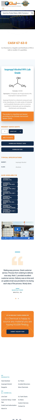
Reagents (4, 387)
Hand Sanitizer (5, 381)
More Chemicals (23, 387)
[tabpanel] (17, 272)
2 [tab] (19, 298)
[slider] (15, 238)
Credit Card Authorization (8, 405)
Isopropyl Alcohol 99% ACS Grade (9, 184)
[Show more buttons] (32, 238)
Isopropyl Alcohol (6, 384)
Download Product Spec (17, 143)
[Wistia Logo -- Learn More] (28, 238)
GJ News (21, 400)
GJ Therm (21, 381)
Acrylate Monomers (24, 384)
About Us (4, 408)
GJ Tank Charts (22, 396)
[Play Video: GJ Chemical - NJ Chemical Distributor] (17, 229)
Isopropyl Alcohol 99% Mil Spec (8, 202)
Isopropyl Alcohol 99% (7, 179)
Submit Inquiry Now (17, 331)
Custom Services (23, 403)
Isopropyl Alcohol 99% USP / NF (9, 193)
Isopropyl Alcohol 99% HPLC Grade (9, 189)
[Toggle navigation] (3, 8)
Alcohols (18, 167)
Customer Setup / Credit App (8, 401)
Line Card (4, 396)
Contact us (21, 406)
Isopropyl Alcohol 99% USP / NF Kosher (9, 211)
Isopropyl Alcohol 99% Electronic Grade (9, 206)
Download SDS (17, 149)
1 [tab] (16, 298)
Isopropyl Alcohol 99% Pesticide (7, 198)
